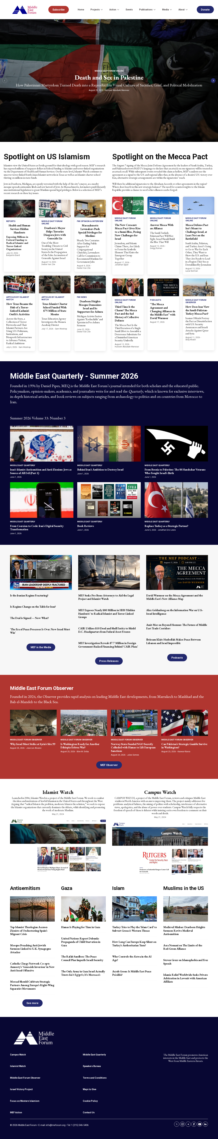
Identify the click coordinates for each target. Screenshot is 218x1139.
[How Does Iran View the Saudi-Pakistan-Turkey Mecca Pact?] (198, 287)
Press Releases (109, 661)
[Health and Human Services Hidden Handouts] (19, 208)
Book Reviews (85, 526)
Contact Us (89, 1112)
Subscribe (59, 9)
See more (32, 1003)
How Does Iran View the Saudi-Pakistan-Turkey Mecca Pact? (197, 310)
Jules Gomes (133, 755)
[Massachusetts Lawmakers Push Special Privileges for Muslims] (90, 208)
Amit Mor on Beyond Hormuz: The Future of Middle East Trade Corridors (176, 626)
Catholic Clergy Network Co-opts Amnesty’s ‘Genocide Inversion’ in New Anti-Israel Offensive (32, 967)
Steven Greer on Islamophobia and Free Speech (185, 961)
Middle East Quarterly (22, 465)
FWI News (82, 297)
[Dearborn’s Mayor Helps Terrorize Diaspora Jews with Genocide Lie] (54, 208)
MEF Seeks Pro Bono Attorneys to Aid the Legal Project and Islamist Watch (106, 597)
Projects (95, 9)
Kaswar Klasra (184, 751)
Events (129, 9)
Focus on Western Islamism (24, 1101)
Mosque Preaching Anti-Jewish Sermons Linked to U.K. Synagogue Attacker (30, 948)
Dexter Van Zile (48, 264)
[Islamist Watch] (58, 845)
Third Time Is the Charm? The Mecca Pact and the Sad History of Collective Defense (127, 313)
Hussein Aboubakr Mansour (117, 90)
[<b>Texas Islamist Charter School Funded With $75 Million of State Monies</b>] (54, 284)
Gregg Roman (156, 248)
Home (81, 9)
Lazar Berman (191, 271)
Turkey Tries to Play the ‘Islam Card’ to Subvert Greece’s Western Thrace (134, 928)
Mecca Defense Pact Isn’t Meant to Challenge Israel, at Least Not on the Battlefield (196, 231)
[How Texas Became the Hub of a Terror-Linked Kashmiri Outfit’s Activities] (19, 284)
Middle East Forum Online (109, 71)
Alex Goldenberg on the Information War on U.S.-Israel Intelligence (174, 611)
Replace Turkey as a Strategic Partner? (166, 526)
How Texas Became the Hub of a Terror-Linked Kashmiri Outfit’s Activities (19, 309)
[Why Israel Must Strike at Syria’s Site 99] (33, 723)
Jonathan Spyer (121, 265)
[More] (101, 9)
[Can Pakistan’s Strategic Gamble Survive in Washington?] (184, 723)
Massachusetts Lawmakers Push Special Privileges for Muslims (90, 231)
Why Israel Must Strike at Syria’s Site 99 (32, 744)
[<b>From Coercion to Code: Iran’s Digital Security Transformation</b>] (41, 500)
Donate (205, 9)
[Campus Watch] (160, 848)
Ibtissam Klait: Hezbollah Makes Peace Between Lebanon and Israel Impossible (173, 641)
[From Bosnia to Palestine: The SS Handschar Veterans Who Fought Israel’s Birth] (176, 443)
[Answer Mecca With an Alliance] (163, 205)
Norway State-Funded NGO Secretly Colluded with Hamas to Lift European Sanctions (133, 747)
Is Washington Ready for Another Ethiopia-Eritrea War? (79, 745)
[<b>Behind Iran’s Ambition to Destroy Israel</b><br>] (109, 443)
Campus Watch (160, 792)
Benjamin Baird (13, 255)
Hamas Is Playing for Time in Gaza (80, 927)
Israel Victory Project (21, 1089)
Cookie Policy (90, 1101)
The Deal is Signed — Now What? (29, 618)
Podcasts (155, 300)
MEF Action (16, 1112)
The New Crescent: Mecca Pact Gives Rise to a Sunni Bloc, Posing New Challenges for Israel (128, 231)
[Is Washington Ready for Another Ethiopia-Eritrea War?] (83, 723)
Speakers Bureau (92, 1066)
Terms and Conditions (95, 1078)
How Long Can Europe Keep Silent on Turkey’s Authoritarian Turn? (134, 943)
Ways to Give (89, 1089)
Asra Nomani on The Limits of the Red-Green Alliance (182, 947)
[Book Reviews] (109, 500)
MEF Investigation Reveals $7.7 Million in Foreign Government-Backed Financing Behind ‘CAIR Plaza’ (108, 644)
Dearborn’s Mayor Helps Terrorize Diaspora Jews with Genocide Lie (55, 233)
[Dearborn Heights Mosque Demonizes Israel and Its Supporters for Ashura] (90, 284)
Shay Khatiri (190, 340)
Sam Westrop (24, 347)
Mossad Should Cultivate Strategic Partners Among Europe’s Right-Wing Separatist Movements (32, 985)
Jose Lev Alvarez (33, 748)
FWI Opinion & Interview (90, 221)
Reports (10, 221)
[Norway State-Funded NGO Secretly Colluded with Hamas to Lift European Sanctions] (134, 723)
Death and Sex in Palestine (109, 77)
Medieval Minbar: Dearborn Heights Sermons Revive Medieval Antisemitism (184, 930)
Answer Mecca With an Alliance (161, 226)
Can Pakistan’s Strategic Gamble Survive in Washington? (184, 745)
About (181, 9)
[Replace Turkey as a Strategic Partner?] (176, 500)
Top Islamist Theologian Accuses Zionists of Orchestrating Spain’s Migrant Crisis (29, 930)
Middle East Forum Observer (26, 739)
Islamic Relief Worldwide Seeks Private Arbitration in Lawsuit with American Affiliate (185, 978)
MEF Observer (109, 765)
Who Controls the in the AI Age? (131, 958)
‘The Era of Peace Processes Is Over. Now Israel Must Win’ (40, 631)
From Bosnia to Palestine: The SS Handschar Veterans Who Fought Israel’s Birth (175, 471)
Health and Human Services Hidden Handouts (19, 229)
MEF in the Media (41, 647)
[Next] (213, 80)
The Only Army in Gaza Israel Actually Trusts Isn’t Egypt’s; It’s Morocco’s (83, 973)
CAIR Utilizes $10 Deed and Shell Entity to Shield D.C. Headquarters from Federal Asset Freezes (107, 630)
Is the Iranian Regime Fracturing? (29, 595)
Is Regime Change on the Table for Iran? (33, 606)
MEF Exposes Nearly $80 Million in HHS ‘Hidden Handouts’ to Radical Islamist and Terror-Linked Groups (106, 613)
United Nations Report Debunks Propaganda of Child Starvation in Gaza (80, 942)
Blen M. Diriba (83, 751)
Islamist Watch (58, 792)
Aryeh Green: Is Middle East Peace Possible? (131, 973)
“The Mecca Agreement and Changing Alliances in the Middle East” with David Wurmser (162, 311)
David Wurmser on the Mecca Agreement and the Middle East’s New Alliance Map (174, 597)
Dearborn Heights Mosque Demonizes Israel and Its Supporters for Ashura (90, 306)
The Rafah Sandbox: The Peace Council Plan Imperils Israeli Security (82, 958)
